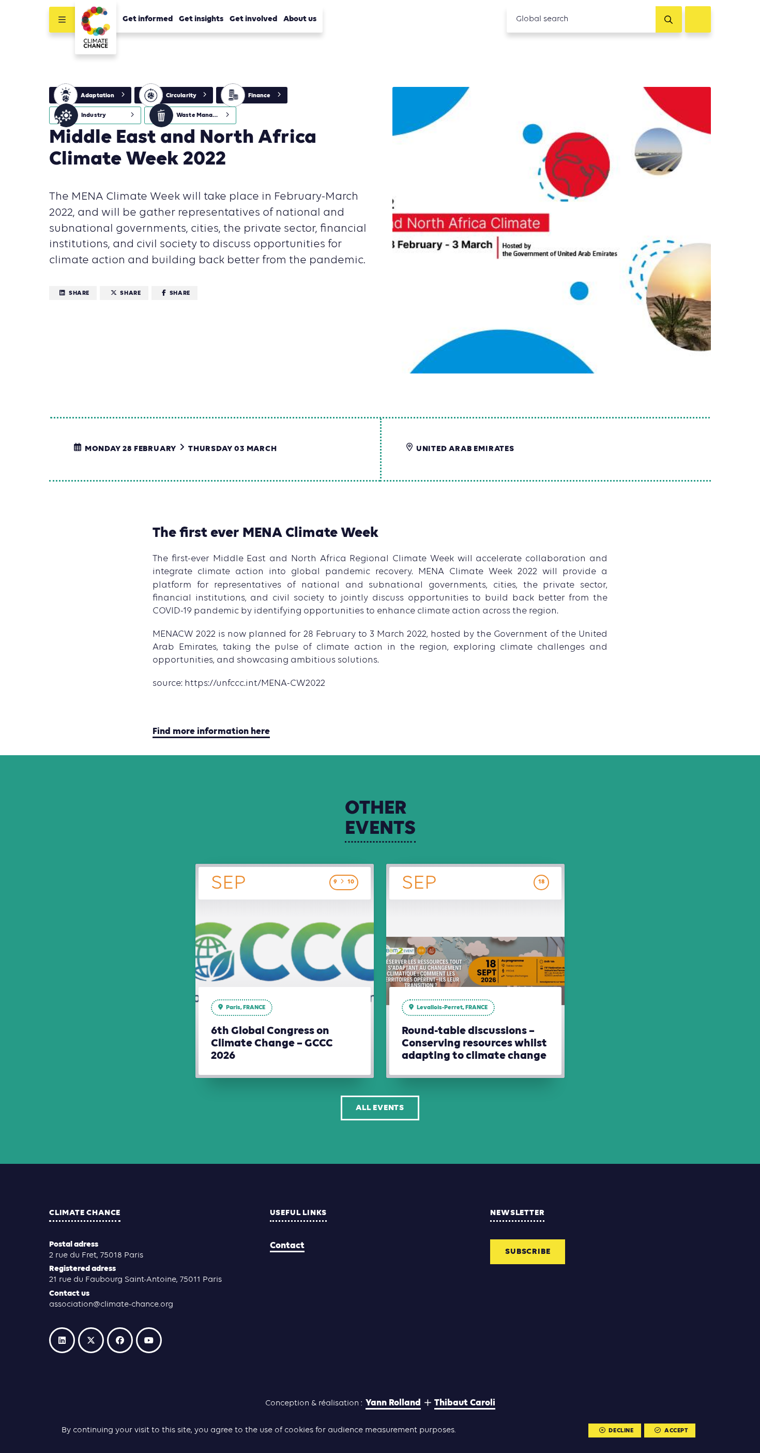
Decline (621, 1430)
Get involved (253, 19)
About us (299, 19)
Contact (287, 1245)
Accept (676, 1430)
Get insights (201, 19)
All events (380, 1108)
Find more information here (211, 731)
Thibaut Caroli (464, 1403)
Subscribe (527, 1252)
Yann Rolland (393, 1403)
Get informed (148, 19)
